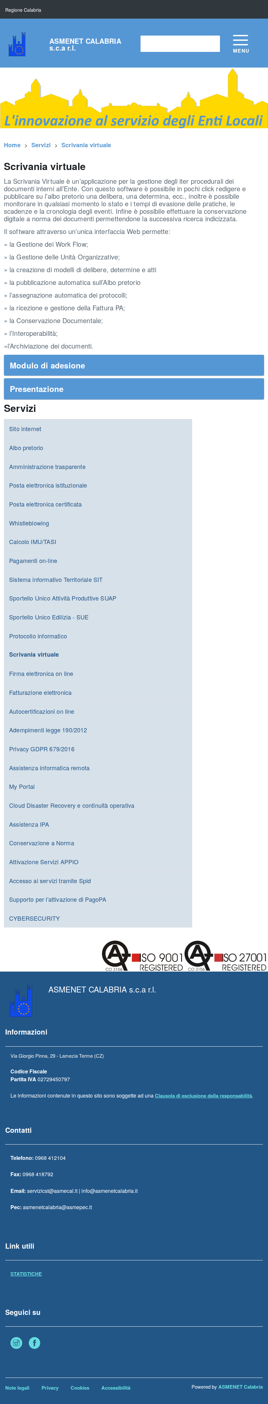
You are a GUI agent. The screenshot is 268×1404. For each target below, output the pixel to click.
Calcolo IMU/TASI (32, 541)
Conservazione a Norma (41, 842)
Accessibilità (115, 1387)
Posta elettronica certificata (45, 504)
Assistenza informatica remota (49, 767)
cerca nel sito (159, 43)
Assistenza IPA (29, 824)
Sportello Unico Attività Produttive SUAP (62, 598)
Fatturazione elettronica (40, 692)
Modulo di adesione (47, 365)
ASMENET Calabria (240, 1386)
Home (12, 145)
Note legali (17, 1387)
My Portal (22, 786)
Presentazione (36, 388)
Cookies (80, 1387)
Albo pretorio (26, 447)
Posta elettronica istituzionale (48, 485)
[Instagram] (16, 1344)
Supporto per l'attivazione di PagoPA (57, 899)
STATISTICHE (26, 1273)
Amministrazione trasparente (47, 466)
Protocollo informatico (38, 636)
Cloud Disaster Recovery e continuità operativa (71, 805)
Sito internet (25, 428)
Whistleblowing (29, 523)
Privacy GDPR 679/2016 (42, 748)
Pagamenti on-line (33, 560)
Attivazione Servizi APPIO (44, 861)
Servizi (41, 145)
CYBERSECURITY (34, 918)
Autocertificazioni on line (42, 711)
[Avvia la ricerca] (212, 44)
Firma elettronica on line (41, 673)
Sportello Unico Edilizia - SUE (49, 617)
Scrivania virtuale (86, 145)
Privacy (50, 1387)
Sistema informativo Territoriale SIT (56, 579)
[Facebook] (34, 1344)
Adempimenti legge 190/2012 (48, 729)
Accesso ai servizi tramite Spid (50, 880)
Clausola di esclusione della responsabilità (203, 1095)
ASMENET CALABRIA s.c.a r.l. (85, 44)
